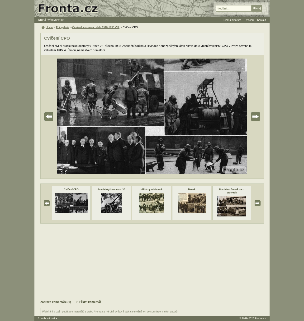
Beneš (191, 189)
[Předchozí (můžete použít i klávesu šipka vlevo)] (62, 117)
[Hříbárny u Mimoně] (151, 212)
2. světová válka (47, 318)
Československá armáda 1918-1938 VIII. (95, 27)
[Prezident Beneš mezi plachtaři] (231, 215)
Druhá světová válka (51, 20)
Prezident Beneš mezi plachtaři (231, 191)
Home (49, 27)
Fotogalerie (62, 27)
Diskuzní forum (232, 19)
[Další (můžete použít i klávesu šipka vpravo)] (242, 117)
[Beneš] (192, 212)
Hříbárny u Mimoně (151, 189)
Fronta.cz (260, 318)
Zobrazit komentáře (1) (55, 302)
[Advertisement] (152, 261)
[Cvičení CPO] (71, 212)
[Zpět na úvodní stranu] (70, 8)
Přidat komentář (90, 302)
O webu (249, 19)
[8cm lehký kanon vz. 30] (111, 212)
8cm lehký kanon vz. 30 (111, 189)
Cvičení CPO (71, 189)
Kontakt (261, 19)
